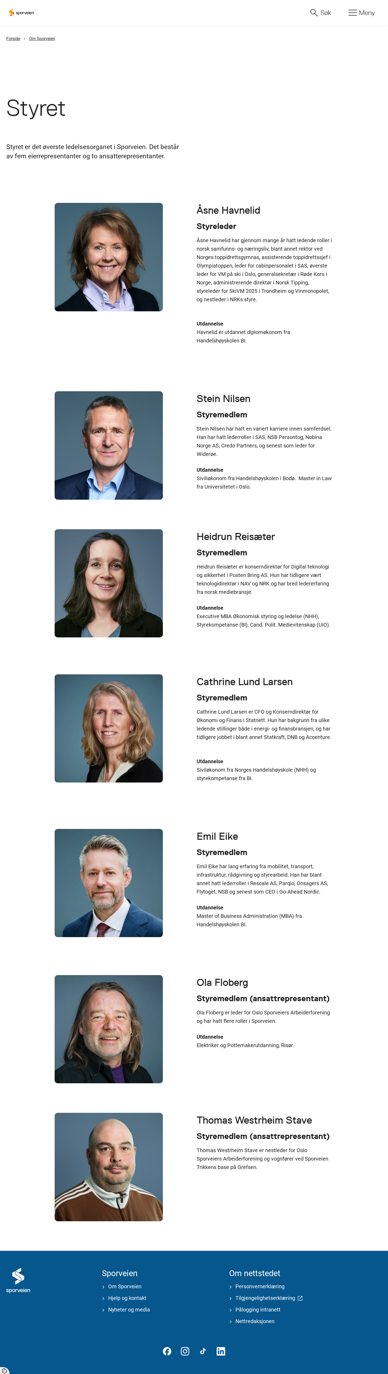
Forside (13, 38)
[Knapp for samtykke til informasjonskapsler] (5, 1370)
